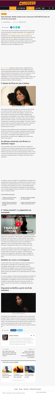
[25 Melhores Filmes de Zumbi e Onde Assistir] (7, 369)
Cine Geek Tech (9, 393)
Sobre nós (26, 389)
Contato (16, 389)
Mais (43, 8)
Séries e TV (31, 8)
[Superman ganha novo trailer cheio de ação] (30, 369)
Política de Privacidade (35, 389)
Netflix (30, 34)
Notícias (14, 8)
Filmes (39, 8)
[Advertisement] (18, 56)
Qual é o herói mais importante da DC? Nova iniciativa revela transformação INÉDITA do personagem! (27, 354)
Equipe (20, 389)
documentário (5, 68)
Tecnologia (22, 8)
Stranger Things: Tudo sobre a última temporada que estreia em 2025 (9, 204)
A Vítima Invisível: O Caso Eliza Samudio (17, 34)
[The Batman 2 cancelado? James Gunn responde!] (18, 369)
